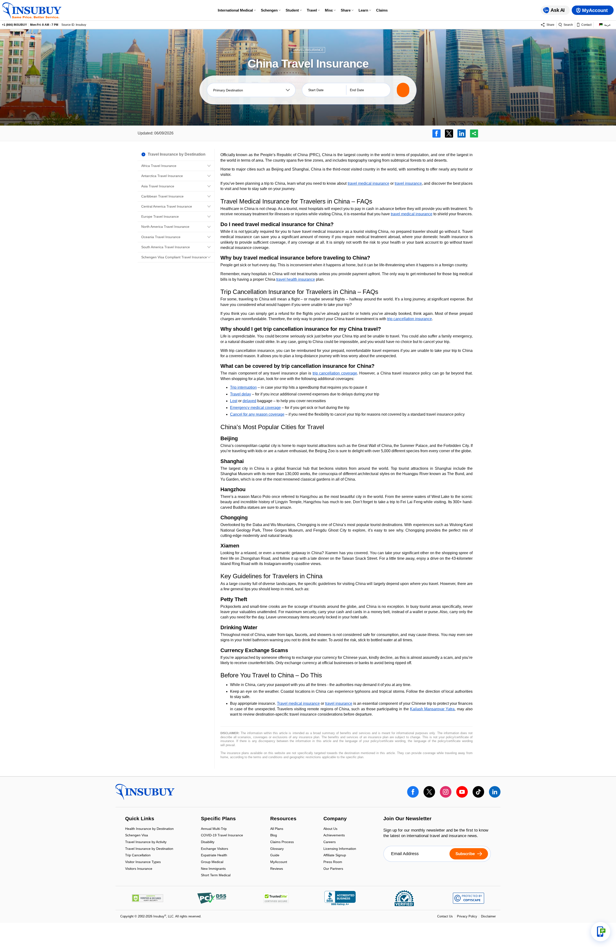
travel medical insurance (368, 183)
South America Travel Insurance (165, 247)
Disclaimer (488, 916)
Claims (382, 10)
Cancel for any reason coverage (257, 414)
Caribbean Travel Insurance (162, 196)
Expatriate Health (214, 855)
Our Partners (333, 868)
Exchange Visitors (214, 849)
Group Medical (212, 862)
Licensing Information (339, 849)
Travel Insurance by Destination (149, 849)
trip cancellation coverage (335, 373)
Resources (283, 819)
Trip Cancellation (138, 855)
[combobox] (251, 90)
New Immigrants (213, 869)
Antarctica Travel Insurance (162, 176)
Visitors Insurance (138, 868)
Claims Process (282, 842)
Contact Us (445, 916)
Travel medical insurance (298, 703)
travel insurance (408, 183)
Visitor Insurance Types (143, 862)
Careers (329, 842)
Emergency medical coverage (255, 408)
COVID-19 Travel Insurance (222, 835)
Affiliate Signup (334, 855)
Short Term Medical (216, 875)
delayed (249, 401)
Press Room (332, 862)
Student (292, 10)
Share (346, 10)
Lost (233, 401)
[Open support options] (600, 931)
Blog (273, 835)
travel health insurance (295, 279)
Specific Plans (218, 819)
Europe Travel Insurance (160, 216)
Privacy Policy (467, 916)
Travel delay (240, 394)
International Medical (235, 10)
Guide (274, 855)
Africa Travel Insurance (158, 166)
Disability (207, 842)
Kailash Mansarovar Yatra (432, 709)
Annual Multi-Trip (214, 829)
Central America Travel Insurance (166, 206)
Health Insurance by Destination (149, 829)
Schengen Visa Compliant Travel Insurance (174, 257)
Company (335, 819)
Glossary (277, 849)
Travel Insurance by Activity (146, 842)
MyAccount (278, 862)
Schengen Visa (136, 835)
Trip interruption (243, 387)
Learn (363, 10)
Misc (329, 10)
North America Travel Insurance (165, 227)
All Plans (276, 829)
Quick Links (139, 819)
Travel (312, 10)
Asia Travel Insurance (157, 186)
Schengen (269, 10)
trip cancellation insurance (409, 319)
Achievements (334, 835)
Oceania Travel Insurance (160, 237)
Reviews (276, 868)
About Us (330, 829)
